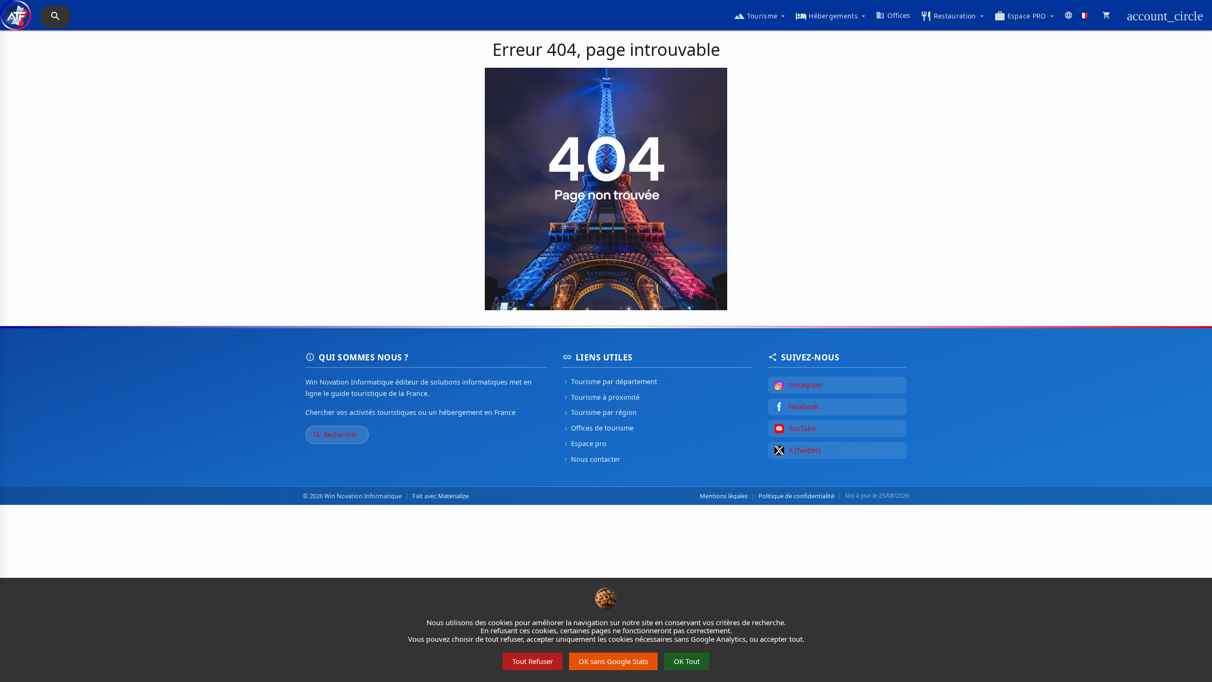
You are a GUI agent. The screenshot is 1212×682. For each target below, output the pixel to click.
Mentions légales (724, 496)
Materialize (453, 496)
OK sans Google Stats (613, 661)
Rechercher (335, 435)
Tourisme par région (599, 412)
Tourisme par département (609, 381)
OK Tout (687, 661)
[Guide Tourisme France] (15, 20)
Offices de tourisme (597, 427)
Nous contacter (591, 459)
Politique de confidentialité (796, 496)
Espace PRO (1025, 16)
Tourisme (760, 16)
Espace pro (584, 443)
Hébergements (831, 16)
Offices (893, 15)
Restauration (953, 16)
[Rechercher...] (55, 17)
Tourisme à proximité (601, 397)
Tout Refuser (532, 661)
